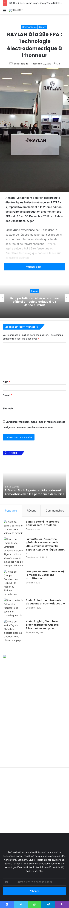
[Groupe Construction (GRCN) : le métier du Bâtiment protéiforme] (13, 583)
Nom (6, 381)
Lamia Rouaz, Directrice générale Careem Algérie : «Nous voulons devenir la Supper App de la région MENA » (45, 546)
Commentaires (55, 510)
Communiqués (29, 27)
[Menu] (4, 12)
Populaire (11, 510)
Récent (31, 510)
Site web (8, 408)
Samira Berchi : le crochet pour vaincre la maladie (42, 523)
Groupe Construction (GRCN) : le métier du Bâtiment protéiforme (45, 575)
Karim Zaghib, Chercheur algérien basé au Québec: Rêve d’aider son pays (42, 625)
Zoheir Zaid (19, 63)
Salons (42, 27)
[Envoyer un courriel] (27, 63)
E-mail (7, 395)
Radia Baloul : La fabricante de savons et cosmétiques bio (45, 602)
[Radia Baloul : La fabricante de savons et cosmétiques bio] (13, 608)
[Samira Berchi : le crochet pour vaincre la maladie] (13, 527)
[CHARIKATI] (16, 10)
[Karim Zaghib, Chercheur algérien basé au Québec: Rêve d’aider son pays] (13, 631)
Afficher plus (34, 266)
